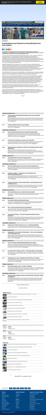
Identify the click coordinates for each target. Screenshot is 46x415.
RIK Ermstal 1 (32, 407)
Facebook (17, 403)
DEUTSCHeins (32, 396)
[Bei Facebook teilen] (3, 49)
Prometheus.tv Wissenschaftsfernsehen (36, 399)
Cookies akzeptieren (40, 2)
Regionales (3, 393)
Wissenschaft (4, 400)
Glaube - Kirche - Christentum (35, 403)
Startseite (4, 24)
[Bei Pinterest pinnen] (9, 49)
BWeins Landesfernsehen (34, 393)
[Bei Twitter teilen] (5, 49)
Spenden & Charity (5, 402)
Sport (15, 24)
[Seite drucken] (11, 49)
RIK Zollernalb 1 (32, 409)
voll (29, 388)
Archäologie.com (32, 402)
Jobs (41, 24)
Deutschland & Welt (5, 396)
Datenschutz (18, 395)
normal (22, 388)
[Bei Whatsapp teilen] (7, 49)
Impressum (18, 393)
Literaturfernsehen (33, 400)
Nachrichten (10, 24)
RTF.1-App (17, 400)
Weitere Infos (10, 2)
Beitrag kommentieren (23, 287)
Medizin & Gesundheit (5, 403)
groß (26, 388)
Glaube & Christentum (5, 409)
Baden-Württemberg (5, 395)
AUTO (11, 388)
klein (18, 388)
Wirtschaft (3, 399)
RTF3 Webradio (32, 395)
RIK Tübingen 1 (32, 406)
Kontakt (17, 396)
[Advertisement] (23, 12)
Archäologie (4, 406)
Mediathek (19, 24)
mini (14, 388)
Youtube (17, 406)
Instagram (17, 407)
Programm (25, 24)
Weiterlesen (13, 121)
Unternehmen (36, 24)
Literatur (3, 407)
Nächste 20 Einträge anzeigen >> (23, 284)
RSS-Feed (17, 402)
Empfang (30, 24)
